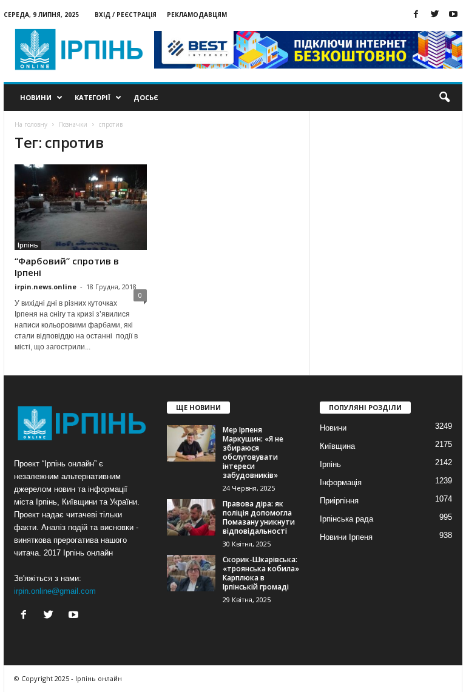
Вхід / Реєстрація (126, 14)
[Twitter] (434, 15)
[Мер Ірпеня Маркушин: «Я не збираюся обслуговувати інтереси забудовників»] (191, 443)
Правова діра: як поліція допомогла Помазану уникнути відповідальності (259, 517)
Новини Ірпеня (346, 537)
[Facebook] (415, 15)
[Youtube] (453, 15)
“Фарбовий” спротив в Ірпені (67, 266)
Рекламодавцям (197, 14)
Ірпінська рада (346, 518)
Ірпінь (28, 245)
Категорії (92, 97)
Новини (36, 97)
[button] (444, 97)
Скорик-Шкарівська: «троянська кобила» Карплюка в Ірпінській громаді (261, 573)
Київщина (337, 446)
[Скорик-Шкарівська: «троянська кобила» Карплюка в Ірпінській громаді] (191, 573)
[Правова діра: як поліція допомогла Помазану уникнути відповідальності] (191, 517)
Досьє (145, 97)
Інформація (341, 482)
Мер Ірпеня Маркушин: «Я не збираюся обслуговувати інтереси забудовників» (253, 452)
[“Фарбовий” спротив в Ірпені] (81, 207)
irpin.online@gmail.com (55, 591)
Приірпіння (339, 500)
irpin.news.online (45, 286)
